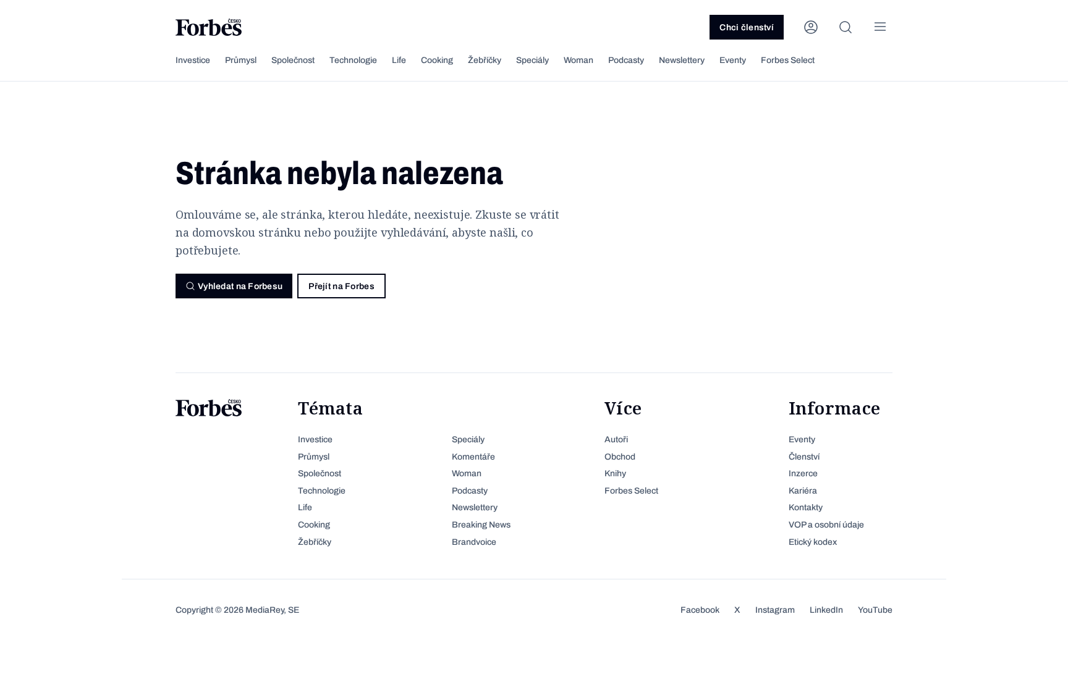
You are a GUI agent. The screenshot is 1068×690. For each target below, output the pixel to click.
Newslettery (682, 60)
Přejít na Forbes (341, 286)
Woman (578, 60)
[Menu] (880, 27)
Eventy (732, 60)
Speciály (532, 60)
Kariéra (803, 490)
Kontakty (806, 507)
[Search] (845, 27)
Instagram (775, 610)
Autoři (616, 439)
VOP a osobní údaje (826, 524)
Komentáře (473, 456)
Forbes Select (788, 60)
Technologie (353, 60)
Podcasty (626, 60)
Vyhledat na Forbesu (240, 286)
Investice (193, 60)
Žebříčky (484, 60)
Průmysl (240, 60)
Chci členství (746, 27)
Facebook (699, 610)
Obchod (619, 456)
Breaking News (481, 524)
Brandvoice (474, 542)
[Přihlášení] (811, 27)
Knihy (615, 473)
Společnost (293, 60)
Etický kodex (813, 542)
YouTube (875, 610)
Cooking (437, 60)
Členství (804, 456)
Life (399, 60)
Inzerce (803, 473)
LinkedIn (826, 610)
